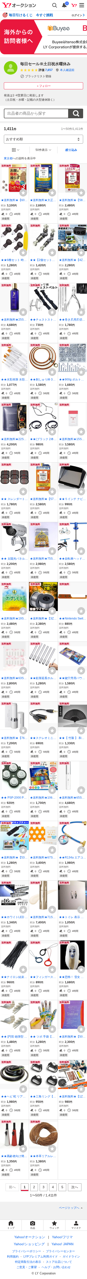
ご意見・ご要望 (26, 1267)
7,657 (49, 70)
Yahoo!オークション (29, 1237)
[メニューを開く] (82, 5)
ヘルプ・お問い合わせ (56, 1267)
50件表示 (42, 150)
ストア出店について (59, 1262)
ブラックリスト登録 (38, 76)
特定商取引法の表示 (28, 1262)
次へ (74, 1187)
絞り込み (71, 150)
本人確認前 (67, 70)
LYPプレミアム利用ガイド (40, 1256)
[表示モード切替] (16, 150)
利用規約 (13, 1256)
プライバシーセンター (60, 1251)
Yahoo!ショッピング (29, 1244)
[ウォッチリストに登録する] (23, 193)
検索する (76, 113)
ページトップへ (69, 1207)
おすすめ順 (14, 139)
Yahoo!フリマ (62, 1237)
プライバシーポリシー (26, 1251)
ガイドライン (71, 1256)
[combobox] (36, 113)
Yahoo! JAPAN (62, 1244)
